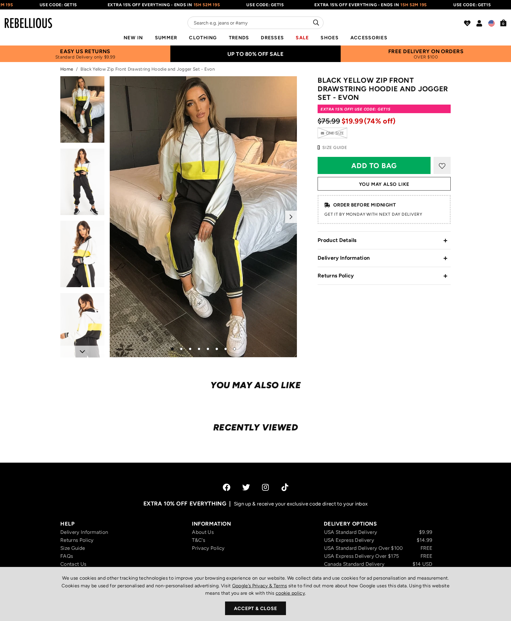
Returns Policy (336, 275)
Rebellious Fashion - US (28, 19)
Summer (166, 37)
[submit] (315, 23)
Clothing (203, 37)
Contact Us (73, 564)
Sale (302, 37)
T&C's (198, 540)
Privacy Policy (208, 548)
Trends (239, 37)
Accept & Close (255, 608)
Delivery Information (344, 258)
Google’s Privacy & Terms (259, 586)
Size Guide (72, 548)
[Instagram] (266, 487)
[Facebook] (226, 487)
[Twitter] (246, 487)
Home (66, 69)
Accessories (368, 37)
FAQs (66, 556)
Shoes (329, 37)
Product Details (337, 240)
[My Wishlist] (467, 23)
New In (133, 37)
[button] (503, 22)
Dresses (272, 37)
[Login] (479, 23)
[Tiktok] (285, 487)
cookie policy (290, 593)
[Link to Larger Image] (203, 216)
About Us (203, 532)
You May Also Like (384, 184)
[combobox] (255, 23)
